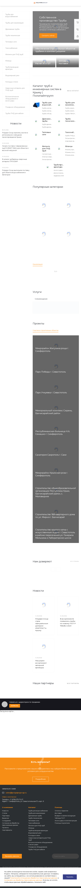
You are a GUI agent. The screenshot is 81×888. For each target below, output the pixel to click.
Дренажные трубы (47, 120)
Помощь (58, 807)
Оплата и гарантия (61, 811)
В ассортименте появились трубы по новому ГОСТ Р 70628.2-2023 (68, 622)
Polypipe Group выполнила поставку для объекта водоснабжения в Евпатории (15, 172)
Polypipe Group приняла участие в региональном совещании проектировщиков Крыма (15, 135)
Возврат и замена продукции (65, 815)
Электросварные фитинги (51, 157)
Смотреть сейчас (48, 36)
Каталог (32, 807)
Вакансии (5, 818)
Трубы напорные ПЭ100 (50, 108)
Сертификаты (7, 830)
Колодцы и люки (34, 835)
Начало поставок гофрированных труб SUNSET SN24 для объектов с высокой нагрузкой (15, 148)
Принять (69, 877)
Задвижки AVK (59, 176)
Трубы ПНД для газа (72, 135)
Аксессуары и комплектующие (66, 820)
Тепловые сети (46, 133)
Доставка (58, 813)
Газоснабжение (70, 132)
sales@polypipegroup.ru (16, 793)
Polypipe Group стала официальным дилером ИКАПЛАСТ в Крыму (41, 624)
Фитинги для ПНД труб (46, 148)
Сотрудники (6, 820)
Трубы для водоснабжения (47, 104)
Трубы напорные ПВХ (49, 111)
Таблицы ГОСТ (60, 818)
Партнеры (6, 815)
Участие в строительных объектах (45, 330)
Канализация (38, 264)
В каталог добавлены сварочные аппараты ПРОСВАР (14, 160)
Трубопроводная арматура (59, 166)
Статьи (4, 813)
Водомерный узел (34, 833)
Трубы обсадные (48, 113)
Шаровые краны (71, 141)
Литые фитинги (70, 138)
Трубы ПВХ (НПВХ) (71, 113)
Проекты (5, 827)
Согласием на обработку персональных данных (23, 880)
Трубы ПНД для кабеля (36, 849)
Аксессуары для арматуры (63, 170)
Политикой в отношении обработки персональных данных (33, 878)
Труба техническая (70, 120)
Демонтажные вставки (62, 173)
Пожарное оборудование (37, 847)
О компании (7, 807)
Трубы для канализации (70, 104)
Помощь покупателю (62, 823)
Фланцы (69, 146)
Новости (5, 811)
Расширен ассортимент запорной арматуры (41, 664)
